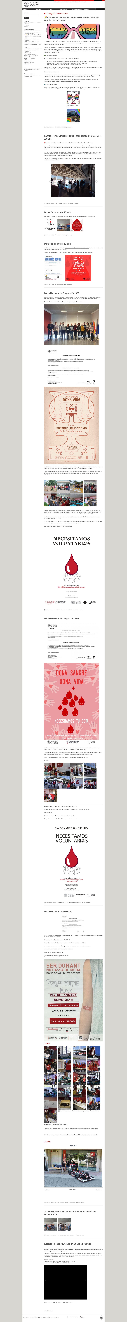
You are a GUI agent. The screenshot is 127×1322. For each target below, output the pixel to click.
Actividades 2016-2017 (64, 1235)
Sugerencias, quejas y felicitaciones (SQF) (32, 70)
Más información (28, 76)
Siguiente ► (99, 1189)
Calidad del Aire (28, 52)
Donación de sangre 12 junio (57, 244)
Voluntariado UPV (48, 812)
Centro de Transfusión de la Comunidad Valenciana (77, 248)
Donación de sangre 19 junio (57, 212)
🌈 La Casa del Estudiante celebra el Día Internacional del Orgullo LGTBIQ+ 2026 (33, 36)
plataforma (69, 526)
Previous (50, 181)
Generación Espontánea (30, 56)
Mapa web (75, 1)
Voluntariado (69, 127)
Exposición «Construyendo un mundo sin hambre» (68, 1244)
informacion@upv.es (55, 1317)
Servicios (50, 9)
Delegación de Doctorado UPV (31, 55)
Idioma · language (57, 1)
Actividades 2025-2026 (61, 127)
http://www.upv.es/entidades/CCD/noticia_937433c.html (57, 1262)
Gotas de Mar (59, 952)
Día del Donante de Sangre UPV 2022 (61, 293)
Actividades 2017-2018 (78, 1111)
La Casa (25, 9)
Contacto (86, 9)
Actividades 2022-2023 (61, 235)
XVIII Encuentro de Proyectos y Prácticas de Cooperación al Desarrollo (33, 42)
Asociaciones (63, 9)
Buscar (79, 1)
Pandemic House (28, 63)
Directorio (84, 1)
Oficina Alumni (28, 59)
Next (96, 181)
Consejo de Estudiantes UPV (31, 54)
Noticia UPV (47, 760)
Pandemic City (28, 61)
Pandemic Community (29, 62)
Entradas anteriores (49, 1310)
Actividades (38, 9)
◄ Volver (47, 1189)
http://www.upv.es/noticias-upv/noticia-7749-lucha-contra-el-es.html (59, 1261)
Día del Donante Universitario (58, 911)
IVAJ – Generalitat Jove (30, 58)
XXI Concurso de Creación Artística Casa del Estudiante (32, 33)
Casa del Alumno (80, 609)
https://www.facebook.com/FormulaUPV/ (88, 1134)
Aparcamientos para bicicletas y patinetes (32, 50)
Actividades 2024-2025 (62, 203)
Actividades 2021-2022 (64, 902)
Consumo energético (77, 9)
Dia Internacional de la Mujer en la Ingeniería (32, 39)
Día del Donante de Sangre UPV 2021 (61, 619)
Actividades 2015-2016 (63, 1302)
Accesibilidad (68, 1)
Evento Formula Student (55, 1125)
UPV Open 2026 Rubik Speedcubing (33, 44)
